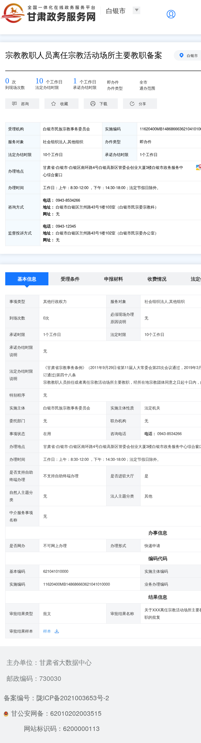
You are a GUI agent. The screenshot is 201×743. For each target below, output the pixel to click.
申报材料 (113, 278)
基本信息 (27, 278)
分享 (142, 103)
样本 (47, 631)
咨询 (25, 103)
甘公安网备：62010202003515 (56, 713)
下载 (103, 103)
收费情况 (157, 278)
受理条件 (70, 278)
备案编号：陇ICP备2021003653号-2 (56, 697)
